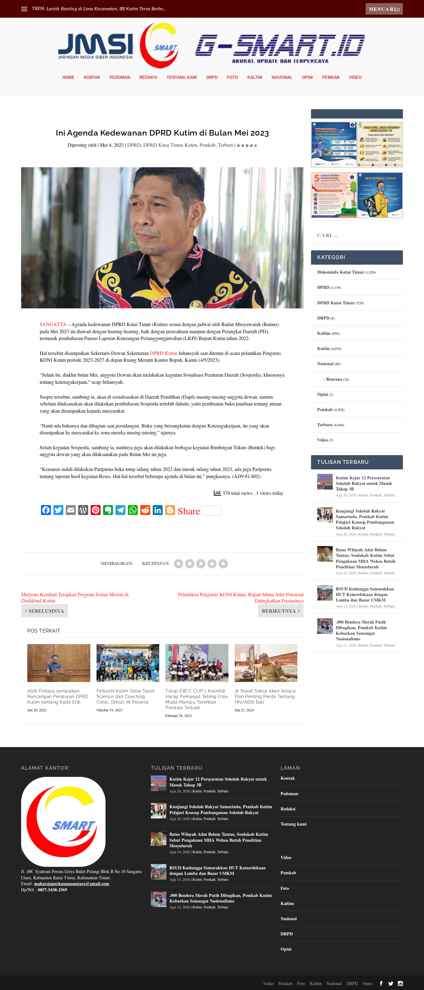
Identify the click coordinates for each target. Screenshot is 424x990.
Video (355, 77)
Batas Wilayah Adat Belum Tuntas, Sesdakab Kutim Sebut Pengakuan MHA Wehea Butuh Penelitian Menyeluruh (365, 558)
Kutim (191, 144)
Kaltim (254, 77)
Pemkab (331, 77)
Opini (307, 77)
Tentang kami (182, 77)
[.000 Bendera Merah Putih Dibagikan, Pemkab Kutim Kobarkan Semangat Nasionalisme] (325, 626)
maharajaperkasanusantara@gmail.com (71, 883)
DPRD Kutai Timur (162, 144)
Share (189, 511)
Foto (232, 77)
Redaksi (148, 77)
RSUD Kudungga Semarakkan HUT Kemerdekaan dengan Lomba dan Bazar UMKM (365, 594)
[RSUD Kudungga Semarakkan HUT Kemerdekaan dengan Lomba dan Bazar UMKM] (325, 593)
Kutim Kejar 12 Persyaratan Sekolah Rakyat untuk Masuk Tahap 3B (364, 483)
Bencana (334, 379)
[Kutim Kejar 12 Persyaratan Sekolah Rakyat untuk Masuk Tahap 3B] (325, 482)
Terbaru (225, 144)
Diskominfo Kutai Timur (340, 272)
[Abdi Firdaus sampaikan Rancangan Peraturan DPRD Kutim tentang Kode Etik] (58, 663)
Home (68, 77)
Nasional (282, 77)
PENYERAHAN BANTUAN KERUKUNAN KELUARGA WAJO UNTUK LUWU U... (128, 8)
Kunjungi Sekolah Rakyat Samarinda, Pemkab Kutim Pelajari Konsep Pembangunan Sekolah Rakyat (365, 519)
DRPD (212, 77)
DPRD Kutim (163, 353)
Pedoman (120, 77)
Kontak (92, 77)
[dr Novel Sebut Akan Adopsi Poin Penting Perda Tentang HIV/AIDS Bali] (266, 663)
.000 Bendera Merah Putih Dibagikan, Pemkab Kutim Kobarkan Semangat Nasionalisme (361, 630)
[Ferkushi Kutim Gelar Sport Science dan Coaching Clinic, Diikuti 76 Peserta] (128, 663)
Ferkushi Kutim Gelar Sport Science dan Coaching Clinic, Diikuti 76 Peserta (126, 696)
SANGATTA (53, 324)
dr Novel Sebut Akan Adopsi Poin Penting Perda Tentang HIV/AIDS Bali (265, 696)
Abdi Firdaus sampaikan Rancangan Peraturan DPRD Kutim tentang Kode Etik (57, 696)
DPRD (134, 144)
